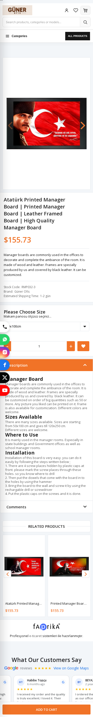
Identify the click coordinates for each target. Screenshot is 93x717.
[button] (83, 123)
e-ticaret (35, 636)
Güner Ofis (22, 291)
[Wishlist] (75, 10)
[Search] (85, 22)
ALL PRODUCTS (77, 36)
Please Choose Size (24, 312)
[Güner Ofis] (22, 10)
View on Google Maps (71, 668)
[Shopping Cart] (85, 10)
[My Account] (66, 10)
